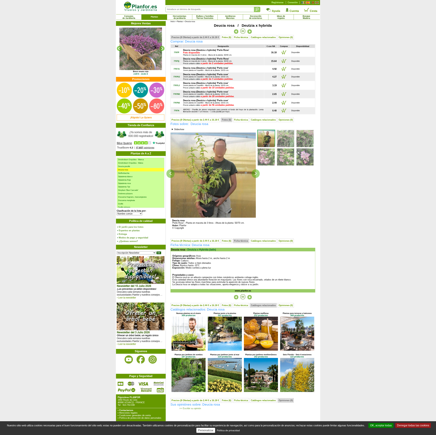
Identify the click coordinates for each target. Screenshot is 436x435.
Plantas (154, 17)
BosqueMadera (306, 17)
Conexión (293, 2)
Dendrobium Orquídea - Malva (130, 163)
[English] (316, 2)
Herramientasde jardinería (179, 17)
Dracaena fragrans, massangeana (132, 197)
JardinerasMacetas (230, 17)
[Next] (162, 48)
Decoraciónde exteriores (255, 17)
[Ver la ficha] (140, 49)
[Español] (307, 2)
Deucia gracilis (124, 166)
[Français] (302, 2)
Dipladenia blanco (125, 176)
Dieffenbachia (123, 173)
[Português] (312, 2)
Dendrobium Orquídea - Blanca (131, 159)
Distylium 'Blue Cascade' (128, 190)
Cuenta (294, 11)
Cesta (313, 11)
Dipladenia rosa (124, 183)
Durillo (120, 204)
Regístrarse (277, 2)
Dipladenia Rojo (124, 180)
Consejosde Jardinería (128, 17)
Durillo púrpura (124, 207)
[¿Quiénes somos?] (140, 139)
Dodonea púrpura (125, 194)
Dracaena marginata (126, 200)
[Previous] (119, 48)
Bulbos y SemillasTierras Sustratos (205, 17)
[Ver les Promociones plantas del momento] (140, 120)
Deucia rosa (123, 170)
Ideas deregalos (281, 17)
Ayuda (275, 11)
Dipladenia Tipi (124, 187)
